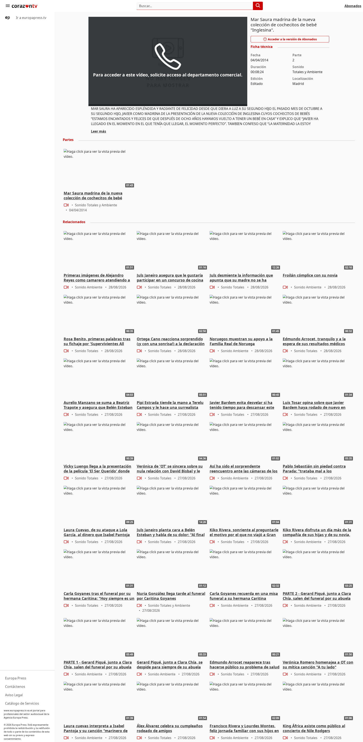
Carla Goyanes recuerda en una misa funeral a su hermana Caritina (244, 596)
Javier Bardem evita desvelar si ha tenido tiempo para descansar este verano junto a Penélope (242, 405)
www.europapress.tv (15, 710)
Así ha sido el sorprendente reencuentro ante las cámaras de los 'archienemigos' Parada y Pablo (244, 469)
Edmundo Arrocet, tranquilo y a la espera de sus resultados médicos (314, 341)
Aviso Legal (14, 695)
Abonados (353, 6)
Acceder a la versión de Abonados (292, 39)
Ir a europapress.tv (30, 17)
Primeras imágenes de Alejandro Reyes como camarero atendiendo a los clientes (97, 278)
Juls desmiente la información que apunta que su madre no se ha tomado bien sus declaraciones (241, 278)
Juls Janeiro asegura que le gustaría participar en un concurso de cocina (170, 278)
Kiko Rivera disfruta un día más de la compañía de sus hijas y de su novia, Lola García (317, 533)
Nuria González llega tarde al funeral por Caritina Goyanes (171, 596)
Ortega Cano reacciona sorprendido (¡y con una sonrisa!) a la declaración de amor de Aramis (171, 342)
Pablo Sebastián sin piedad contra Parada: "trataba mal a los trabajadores (314, 469)
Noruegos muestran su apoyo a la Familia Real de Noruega (241, 341)
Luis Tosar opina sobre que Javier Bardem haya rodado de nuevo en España (314, 405)
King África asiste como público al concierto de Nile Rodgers (314, 728)
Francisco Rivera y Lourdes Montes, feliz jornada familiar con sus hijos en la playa (244, 729)
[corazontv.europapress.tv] (30, 6)
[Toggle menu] (7, 6)
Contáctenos (15, 686)
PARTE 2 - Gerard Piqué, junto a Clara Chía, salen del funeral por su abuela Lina (317, 596)
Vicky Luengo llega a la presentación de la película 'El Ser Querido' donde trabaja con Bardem (97, 469)
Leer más (98, 131)
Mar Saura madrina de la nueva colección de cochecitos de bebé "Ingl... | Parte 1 (93, 196)
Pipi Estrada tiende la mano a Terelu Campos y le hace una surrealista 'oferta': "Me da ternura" (170, 405)
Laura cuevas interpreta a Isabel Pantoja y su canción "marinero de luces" (96, 729)
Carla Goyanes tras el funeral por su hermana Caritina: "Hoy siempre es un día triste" (99, 596)
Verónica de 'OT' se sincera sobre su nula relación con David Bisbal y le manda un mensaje (170, 469)
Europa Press (15, 678)
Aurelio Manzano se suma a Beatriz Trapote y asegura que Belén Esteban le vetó (98, 405)
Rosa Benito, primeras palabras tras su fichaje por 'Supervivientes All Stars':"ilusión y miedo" (97, 342)
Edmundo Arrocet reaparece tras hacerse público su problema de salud (244, 665)
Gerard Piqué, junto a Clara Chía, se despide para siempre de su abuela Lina (170, 665)
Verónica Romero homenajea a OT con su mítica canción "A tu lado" (318, 665)
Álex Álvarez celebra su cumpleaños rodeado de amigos (170, 728)
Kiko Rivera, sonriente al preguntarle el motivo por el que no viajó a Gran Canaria (244, 533)
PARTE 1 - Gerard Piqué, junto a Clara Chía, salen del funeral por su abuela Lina (98, 665)
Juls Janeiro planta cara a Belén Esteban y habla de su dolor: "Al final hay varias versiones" (171, 533)
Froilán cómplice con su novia (310, 275)
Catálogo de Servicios (22, 703)
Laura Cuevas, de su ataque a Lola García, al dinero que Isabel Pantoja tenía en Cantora (97, 533)
